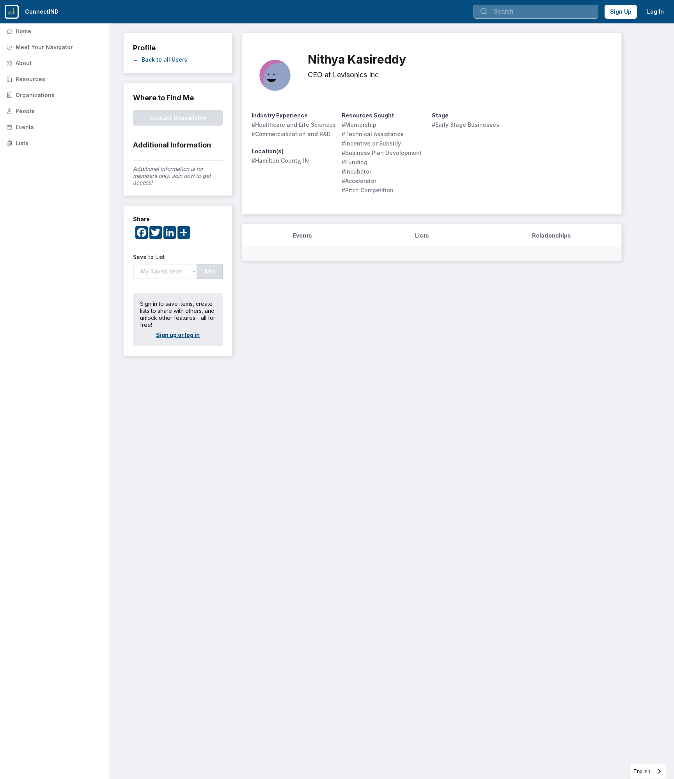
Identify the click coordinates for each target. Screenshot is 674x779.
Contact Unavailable (178, 117)
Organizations (30, 95)
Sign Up (620, 11)
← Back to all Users (160, 59)
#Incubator (356, 171)
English (641, 771)
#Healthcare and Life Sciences (294, 124)
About (18, 63)
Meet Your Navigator (39, 47)
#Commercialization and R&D (291, 134)
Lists (16, 143)
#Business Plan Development (382, 152)
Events (19, 127)
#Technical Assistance (373, 134)
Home (18, 31)
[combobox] (647, 771)
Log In (655, 11)
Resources (25, 79)
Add (209, 271)
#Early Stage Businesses (465, 124)
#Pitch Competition (368, 190)
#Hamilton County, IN (280, 160)
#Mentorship (359, 124)
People (20, 111)
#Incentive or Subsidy (371, 143)
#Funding (354, 162)
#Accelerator (359, 180)
